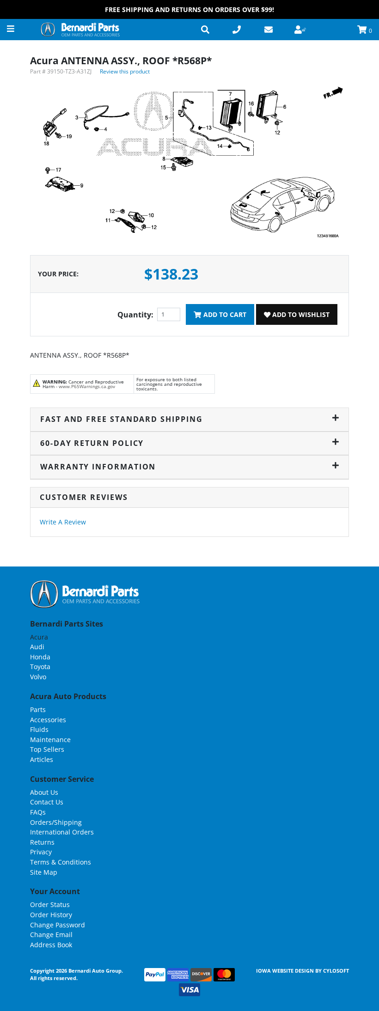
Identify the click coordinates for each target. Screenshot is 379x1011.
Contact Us (46, 802)
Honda (40, 656)
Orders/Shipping (56, 822)
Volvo (38, 676)
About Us (44, 792)
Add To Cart (224, 314)
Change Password (57, 924)
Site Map (43, 872)
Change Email (51, 934)
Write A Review (63, 522)
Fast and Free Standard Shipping (121, 419)
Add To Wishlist (300, 314)
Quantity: (135, 314)
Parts (38, 709)
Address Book (51, 944)
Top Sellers (47, 749)
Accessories (48, 719)
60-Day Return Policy (92, 443)
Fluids (39, 729)
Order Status (50, 904)
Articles (41, 759)
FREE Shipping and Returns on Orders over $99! (189, 9)
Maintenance (50, 739)
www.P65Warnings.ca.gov (87, 386)
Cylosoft (336, 970)
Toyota (40, 666)
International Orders (62, 832)
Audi (37, 646)
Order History (51, 914)
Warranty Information (98, 467)
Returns (42, 842)
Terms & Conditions (60, 862)
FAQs (38, 812)
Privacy (41, 851)
